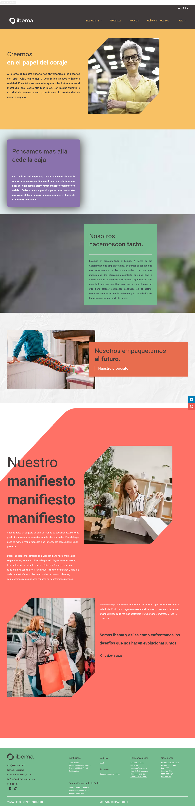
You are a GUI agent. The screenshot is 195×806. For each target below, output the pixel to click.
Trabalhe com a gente (138, 777)
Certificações (74, 771)
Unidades (134, 765)
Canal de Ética (166, 771)
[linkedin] (191, 399)
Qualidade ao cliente (138, 774)
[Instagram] (16, 789)
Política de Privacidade (170, 763)
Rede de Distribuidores (139, 771)
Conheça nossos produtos (110, 774)
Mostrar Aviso (8, 2)
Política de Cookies (168, 765)
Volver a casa (113, 655)
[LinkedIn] (10, 789)
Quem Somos (74, 763)
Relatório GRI (166, 777)
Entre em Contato (137, 763)
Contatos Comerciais (138, 768)
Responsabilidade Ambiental (80, 765)
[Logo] (21, 20)
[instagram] (191, 406)
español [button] (182, 8)
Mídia (102, 763)
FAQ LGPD (165, 768)
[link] (124, 39)
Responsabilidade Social (78, 768)
